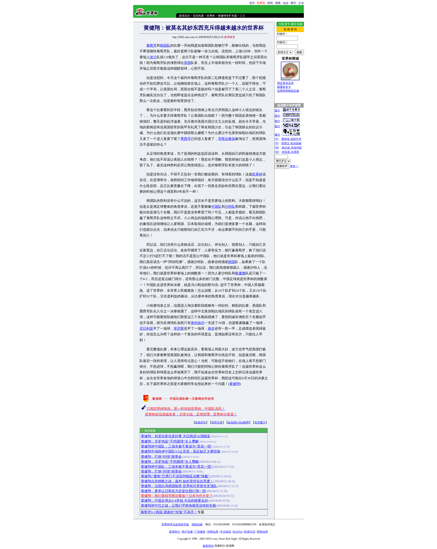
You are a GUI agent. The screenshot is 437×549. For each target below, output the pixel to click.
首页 (252, 3)
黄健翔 (234, 384)
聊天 (293, 3)
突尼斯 (179, 328)
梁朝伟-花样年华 (291, 139)
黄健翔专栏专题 (227, 15)
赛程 (293, 24)
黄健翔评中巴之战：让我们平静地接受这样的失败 (178, 505)
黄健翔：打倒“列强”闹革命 (161, 456)
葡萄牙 (151, 45)
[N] (277, 139)
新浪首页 (184, 15)
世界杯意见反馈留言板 (175, 524)
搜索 (278, 3)
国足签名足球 (285, 83)
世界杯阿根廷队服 (288, 90)
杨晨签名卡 (284, 87)
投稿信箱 (197, 524)
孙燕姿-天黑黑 (290, 152)
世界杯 (211, 15)
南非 (211, 328)
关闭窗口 (259, 422)
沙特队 (230, 206)
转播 (299, 24)
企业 (301, 3)
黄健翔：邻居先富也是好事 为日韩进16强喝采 (175, 436)
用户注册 (187, 531)
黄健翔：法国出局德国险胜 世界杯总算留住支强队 (179, 486)
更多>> (294, 166)
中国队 (216, 206)
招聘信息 (212, 531)
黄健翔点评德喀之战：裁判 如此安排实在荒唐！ (177, 481)
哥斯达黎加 (226, 139)
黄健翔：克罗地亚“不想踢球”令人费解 (170, 441)
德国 (231, 262)
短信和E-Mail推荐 (238, 422)
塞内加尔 (197, 323)
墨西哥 (185, 139)
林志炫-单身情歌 (292, 147)
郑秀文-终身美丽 (291, 143)
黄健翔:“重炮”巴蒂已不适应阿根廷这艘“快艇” (175, 476)
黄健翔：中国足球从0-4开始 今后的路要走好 (174, 500)
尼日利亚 (146, 328)
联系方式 (249, 531)
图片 (277, 110)
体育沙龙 (216, 422)
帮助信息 (262, 531)
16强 (281, 24)
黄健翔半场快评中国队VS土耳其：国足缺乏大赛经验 (180, 451)
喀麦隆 (240, 273)
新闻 (270, 3)
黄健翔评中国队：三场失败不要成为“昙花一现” (176, 446)
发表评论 (200, 422)
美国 (187, 63)
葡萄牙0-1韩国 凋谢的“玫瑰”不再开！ (169, 512)
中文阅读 (225, 531)
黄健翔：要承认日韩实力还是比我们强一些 (173, 491)
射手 (287, 24)
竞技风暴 (198, 15)
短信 (285, 3)
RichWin (237, 531)
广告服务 (200, 531)
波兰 (153, 57)
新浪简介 (174, 531)
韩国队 (165, 45)
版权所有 (208, 545)
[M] (277, 147)
